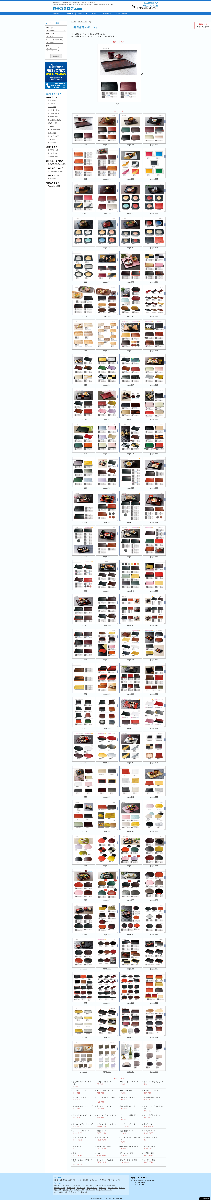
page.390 (154, 1003)
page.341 (130, 591)
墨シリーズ (148, 1125)
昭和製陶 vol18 (53, 113)
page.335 (83, 556)
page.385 (130, 968)
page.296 (107, 213)
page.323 (83, 453)
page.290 (154, 144)
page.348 (107, 659)
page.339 (83, 591)
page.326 (154, 453)
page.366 (154, 797)
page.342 (154, 591)
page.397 (130, 1072)
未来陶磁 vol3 (53, 116)
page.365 (130, 797)
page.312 (107, 350)
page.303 (83, 282)
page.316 (107, 385)
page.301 (130, 247)
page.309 (130, 316)
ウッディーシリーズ (127, 1125)
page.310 (154, 316)
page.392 (107, 1037)
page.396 (107, 1072)
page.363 (83, 797)
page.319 (83, 419)
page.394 (154, 1037)
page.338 (154, 556)
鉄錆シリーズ (101, 1132)
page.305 (130, 282)
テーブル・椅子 (149, 1161)
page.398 (154, 1072)
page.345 (130, 625)
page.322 (154, 419)
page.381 (130, 934)
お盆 (101, 1154)
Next (142, 74)
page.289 (130, 144)
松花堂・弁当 (149, 1154)
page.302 (154, 247)
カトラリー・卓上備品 (105, 1161)
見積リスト (83, 14)
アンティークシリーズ (81, 1132)
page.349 (130, 659)
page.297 (130, 213)
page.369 (130, 831)
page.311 (83, 350)
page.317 (130, 385)
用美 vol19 (52, 178)
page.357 (130, 728)
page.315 (83, 385)
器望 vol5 (51, 139)
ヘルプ (96, 14)
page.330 (154, 488)
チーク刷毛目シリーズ (152, 1116)
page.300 (107, 247)
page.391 (83, 1037)
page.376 (107, 900)
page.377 (130, 900)
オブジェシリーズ (79, 1098)
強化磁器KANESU (54, 120)
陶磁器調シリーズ (126, 1132)
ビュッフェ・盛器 (126, 1154)
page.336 (107, 556)
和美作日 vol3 (53, 156)
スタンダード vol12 (55, 110)
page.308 (107, 316)
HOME (56, 14)
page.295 (83, 213)
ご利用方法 (69, 14)
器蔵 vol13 (52, 133)
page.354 (154, 694)
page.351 (83, 694)
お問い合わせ (122, 14)
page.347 (83, 659)
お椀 (77, 1154)
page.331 (83, 522)
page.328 (107, 488)
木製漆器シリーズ (150, 1147)
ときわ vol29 (53, 126)
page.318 (154, 385)
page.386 (154, 968)
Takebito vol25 (54, 186)
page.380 (107, 934)
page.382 (154, 934)
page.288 (107, 144)
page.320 (107, 419)
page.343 (83, 625)
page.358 (154, 728)
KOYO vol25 (52, 123)
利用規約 (103, 1180)
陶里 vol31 (52, 142)
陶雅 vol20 (52, 100)
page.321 (130, 419)
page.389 (130, 1003)
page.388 (107, 1003)
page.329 (130, 488)
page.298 (154, 213)
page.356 (107, 728)
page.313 (130, 350)
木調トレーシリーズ (104, 1147)
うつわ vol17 (53, 103)
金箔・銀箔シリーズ (80, 1138)
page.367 (83, 831)
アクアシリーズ (149, 1132)
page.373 (130, 865)
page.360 (107, 762)
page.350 (154, 659)
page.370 (154, 831)
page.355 (83, 728)
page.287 (119, 103)
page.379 (83, 934)
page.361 (130, 762)
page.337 (130, 556)
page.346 (154, 625)
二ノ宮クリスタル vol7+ (57, 164)
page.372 (107, 865)
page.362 (154, 762)
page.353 (130, 694)
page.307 (83, 316)
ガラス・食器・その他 (128, 1161)
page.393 (130, 1037)
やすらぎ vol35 (53, 153)
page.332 (107, 522)
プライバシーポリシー (114, 1180)
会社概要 (108, 14)
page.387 (83, 1003)
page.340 (107, 591)
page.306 (154, 282)
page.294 (154, 179)
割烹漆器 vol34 (53, 150)
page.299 (83, 247)
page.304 (107, 282)
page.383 (83, 968)
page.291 (83, 179)
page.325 (130, 453)
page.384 (107, 968)
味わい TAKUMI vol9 (55, 171)
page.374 (154, 865)
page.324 (107, 453)
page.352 (107, 694)
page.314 (154, 350)
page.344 (107, 625)
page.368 (107, 831)
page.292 (107, 179)
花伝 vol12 (52, 107)
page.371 (83, 865)
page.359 (83, 762)
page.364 (107, 797)
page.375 (83, 900)
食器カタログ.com (67, 8)
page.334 (154, 522)
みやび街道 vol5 (54, 129)
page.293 (130, 179)
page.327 (83, 488)
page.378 (154, 900)
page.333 (130, 522)
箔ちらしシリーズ (103, 1138)
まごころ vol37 (53, 136)
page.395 (83, 1072)
